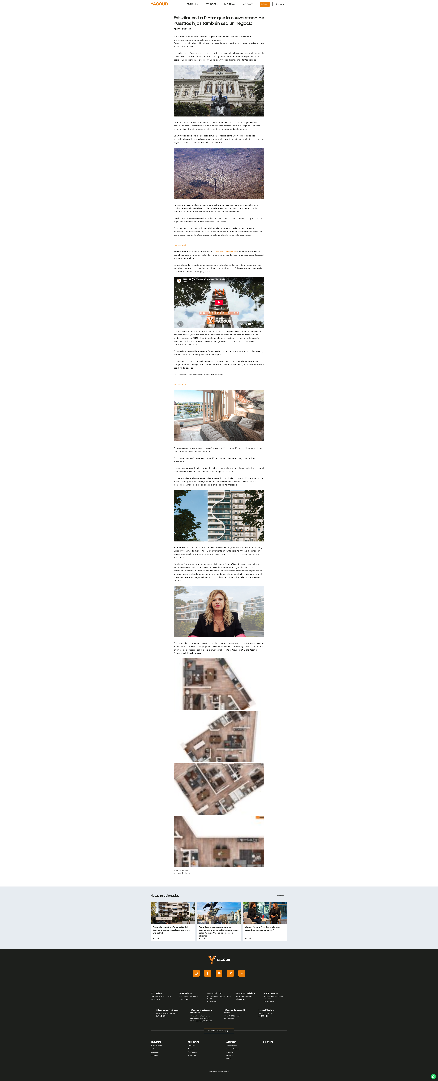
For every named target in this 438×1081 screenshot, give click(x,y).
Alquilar (191, 1049)
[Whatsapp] (433, 1076)
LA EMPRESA (229, 4)
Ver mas (280, 896)
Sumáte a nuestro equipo (219, 1031)
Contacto (248, 4)
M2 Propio (154, 1055)
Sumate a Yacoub (232, 1049)
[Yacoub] (159, 4)
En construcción (156, 1046)
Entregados (155, 1052)
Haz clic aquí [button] (180, 245)
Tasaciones (192, 1055)
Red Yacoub (192, 1052)
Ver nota (156, 938)
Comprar (191, 1046)
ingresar (281, 4)
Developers (192, 4)
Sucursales (229, 1052)
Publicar (265, 4)
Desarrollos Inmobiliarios (225, 252)
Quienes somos (231, 1046)
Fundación (229, 1055)
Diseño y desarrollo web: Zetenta (219, 1071)
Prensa (228, 1059)
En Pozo (153, 1049)
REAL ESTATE (211, 4)
